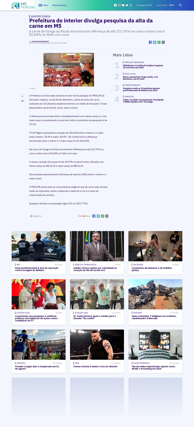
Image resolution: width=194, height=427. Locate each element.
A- (23, 96)
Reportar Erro (37, 216)
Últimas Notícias (59, 5)
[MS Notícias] (23, 6)
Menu (45, 5)
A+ (22, 101)
